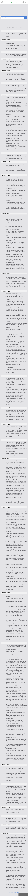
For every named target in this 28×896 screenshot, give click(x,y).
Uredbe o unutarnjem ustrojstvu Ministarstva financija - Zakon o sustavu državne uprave (15, 366)
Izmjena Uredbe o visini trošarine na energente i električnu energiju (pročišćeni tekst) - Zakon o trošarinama (15, 208)
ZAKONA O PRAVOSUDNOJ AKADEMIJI (14, 659)
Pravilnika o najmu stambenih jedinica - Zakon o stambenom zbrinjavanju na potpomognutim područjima (14, 137)
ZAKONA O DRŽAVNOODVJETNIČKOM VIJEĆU (15, 657)
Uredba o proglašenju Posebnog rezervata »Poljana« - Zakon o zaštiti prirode (15, 787)
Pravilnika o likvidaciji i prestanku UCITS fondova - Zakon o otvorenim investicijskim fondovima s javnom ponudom (15, 722)
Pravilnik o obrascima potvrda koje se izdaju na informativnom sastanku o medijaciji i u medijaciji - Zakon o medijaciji (15, 192)
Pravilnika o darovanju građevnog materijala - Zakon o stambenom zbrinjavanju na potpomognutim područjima (16, 142)
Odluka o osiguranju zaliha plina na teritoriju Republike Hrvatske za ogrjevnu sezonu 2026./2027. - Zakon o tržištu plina (16, 502)
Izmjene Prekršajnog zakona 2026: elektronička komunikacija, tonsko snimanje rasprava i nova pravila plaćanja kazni (15, 157)
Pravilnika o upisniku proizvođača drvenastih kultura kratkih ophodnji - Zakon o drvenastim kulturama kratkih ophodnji (16, 630)
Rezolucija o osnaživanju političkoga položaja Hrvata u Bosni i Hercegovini (16, 514)
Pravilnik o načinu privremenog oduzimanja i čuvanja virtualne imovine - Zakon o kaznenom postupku (15, 99)
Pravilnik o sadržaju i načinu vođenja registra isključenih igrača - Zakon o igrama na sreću (16, 510)
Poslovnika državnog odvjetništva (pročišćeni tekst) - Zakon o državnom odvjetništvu (16, 55)
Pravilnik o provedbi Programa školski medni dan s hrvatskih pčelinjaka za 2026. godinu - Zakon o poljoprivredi (15, 90)
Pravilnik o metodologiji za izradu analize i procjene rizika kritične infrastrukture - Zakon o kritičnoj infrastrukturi (15, 118)
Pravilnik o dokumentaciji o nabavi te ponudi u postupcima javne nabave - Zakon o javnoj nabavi (16, 35)
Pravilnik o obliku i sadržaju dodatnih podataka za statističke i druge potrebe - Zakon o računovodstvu (15, 859)
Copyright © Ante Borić (14, 892)
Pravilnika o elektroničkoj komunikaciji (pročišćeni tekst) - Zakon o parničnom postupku (14, 338)
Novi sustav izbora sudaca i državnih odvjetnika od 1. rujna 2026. (14, 454)
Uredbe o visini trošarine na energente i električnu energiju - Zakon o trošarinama (15, 78)
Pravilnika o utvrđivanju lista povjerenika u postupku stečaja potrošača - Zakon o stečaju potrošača (15, 371)
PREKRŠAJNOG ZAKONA (10, 222)
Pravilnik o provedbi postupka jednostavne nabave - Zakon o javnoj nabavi (15, 86)
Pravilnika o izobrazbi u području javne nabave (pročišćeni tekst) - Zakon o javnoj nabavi (15, 244)
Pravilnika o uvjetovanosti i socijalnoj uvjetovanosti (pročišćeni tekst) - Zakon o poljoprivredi (15, 768)
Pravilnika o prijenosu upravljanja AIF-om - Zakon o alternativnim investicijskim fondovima (15, 752)
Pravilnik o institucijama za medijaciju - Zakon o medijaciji (14, 196)
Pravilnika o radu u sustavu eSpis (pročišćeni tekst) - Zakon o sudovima (15, 333)
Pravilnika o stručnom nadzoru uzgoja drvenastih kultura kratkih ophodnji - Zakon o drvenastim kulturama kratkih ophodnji (16, 625)
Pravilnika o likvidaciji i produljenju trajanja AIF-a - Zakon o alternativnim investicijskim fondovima (15, 741)
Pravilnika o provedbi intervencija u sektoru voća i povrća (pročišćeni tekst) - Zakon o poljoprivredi (15, 386)
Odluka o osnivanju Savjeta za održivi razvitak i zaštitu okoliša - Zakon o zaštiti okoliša (15, 462)
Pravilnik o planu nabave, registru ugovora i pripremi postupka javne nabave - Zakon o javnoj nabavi (15, 239)
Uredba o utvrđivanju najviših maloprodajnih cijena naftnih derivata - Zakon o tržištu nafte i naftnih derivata (15, 47)
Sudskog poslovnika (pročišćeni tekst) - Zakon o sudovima (14, 330)
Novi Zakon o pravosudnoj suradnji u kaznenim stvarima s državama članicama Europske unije (15, 170)
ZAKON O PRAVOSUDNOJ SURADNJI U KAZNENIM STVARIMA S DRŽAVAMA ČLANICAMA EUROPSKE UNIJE (14, 219)
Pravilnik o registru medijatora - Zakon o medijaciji (15, 199)
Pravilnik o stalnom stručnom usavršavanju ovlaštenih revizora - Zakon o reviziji (15, 863)
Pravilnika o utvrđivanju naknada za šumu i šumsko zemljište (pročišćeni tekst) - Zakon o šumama (16, 606)
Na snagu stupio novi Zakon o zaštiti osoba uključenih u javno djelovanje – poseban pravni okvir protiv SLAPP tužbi (15, 820)
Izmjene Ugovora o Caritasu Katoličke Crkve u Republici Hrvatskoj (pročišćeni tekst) (15, 803)
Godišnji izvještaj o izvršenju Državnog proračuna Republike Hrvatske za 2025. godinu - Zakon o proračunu (14, 811)
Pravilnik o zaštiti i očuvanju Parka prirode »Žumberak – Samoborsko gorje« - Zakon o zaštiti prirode (15, 435)
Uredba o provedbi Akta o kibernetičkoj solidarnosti (14, 595)
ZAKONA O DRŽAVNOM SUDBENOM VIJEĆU (15, 655)
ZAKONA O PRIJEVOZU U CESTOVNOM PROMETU (14, 652)
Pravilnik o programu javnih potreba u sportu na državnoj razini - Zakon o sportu (16, 427)
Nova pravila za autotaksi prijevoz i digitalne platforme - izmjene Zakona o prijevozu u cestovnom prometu (16, 450)
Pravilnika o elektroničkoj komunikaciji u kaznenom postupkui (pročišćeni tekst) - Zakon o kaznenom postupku (14, 343)
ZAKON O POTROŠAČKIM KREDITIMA (13, 215)
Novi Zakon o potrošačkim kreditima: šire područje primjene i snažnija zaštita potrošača (15, 165)
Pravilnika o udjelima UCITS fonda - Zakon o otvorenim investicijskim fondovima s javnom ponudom (15, 709)
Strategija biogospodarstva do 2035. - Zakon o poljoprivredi (16, 790)
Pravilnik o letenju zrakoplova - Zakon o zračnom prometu (14, 42)
